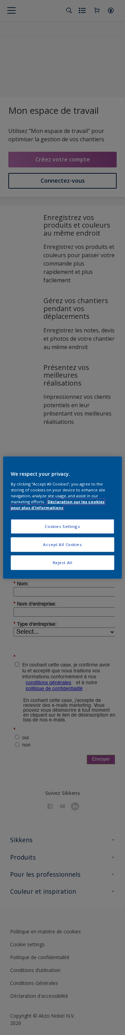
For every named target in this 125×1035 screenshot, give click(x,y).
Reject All (63, 562)
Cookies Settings (62, 526)
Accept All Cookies (62, 544)
